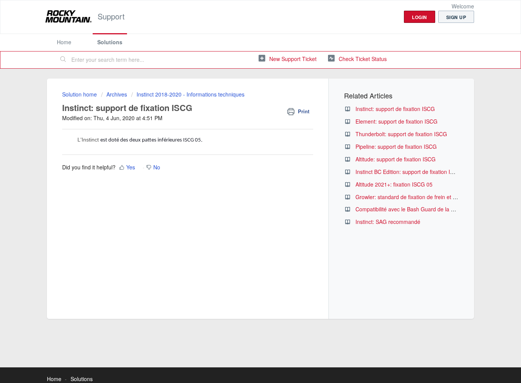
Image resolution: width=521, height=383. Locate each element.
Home (64, 42)
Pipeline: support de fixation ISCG (396, 146)
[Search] (63, 60)
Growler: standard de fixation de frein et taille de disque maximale (434, 197)
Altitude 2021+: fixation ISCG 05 (394, 184)
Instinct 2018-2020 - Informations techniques (190, 94)
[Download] (246, 90)
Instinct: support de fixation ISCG (395, 109)
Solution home (80, 94)
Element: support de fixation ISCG (396, 121)
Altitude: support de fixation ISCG (395, 159)
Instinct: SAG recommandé (387, 221)
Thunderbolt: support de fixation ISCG (401, 134)
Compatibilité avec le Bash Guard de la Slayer (410, 209)
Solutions (109, 42)
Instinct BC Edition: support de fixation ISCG (408, 171)
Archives (116, 94)
